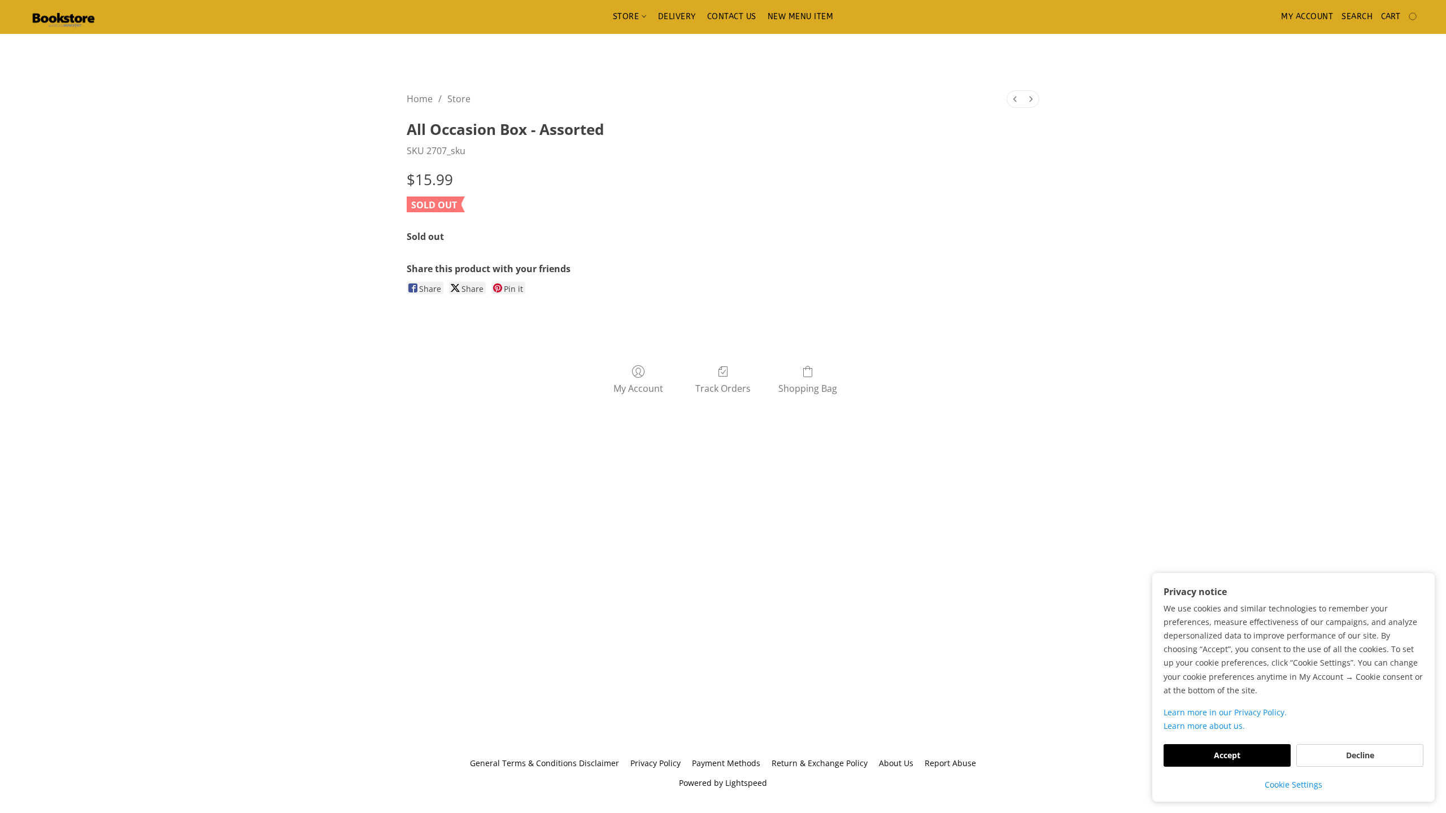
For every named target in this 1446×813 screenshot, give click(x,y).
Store (627, 16)
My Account (638, 388)
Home (420, 99)
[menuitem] (1015, 99)
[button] (63, 17)
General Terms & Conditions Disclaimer (544, 763)
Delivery (677, 16)
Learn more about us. (1204, 725)
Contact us (731, 16)
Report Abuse (950, 763)
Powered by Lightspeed (723, 782)
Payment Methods (726, 763)
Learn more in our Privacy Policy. (1225, 712)
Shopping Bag (807, 388)
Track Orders (723, 388)
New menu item (801, 16)
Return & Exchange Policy (820, 763)
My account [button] (1307, 16)
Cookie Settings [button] (1293, 784)
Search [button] (1357, 16)
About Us (896, 763)
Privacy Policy (655, 763)
